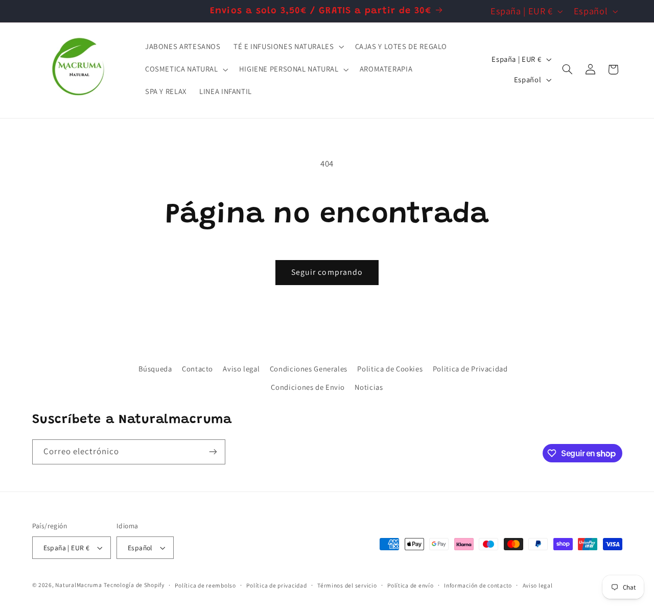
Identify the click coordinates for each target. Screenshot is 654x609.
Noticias (369, 387)
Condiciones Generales (308, 368)
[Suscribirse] (212, 451)
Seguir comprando (327, 272)
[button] (287, 47)
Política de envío (410, 585)
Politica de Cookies (390, 368)
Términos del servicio (347, 585)
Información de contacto (478, 585)
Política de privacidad (276, 585)
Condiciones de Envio (308, 387)
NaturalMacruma (78, 585)
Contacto (197, 368)
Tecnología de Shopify (134, 585)
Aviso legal (241, 368)
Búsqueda (155, 368)
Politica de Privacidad (470, 368)
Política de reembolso (205, 585)
